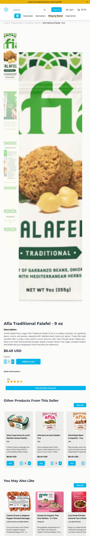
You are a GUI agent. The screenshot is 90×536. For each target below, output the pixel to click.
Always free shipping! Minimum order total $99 (45, 2)
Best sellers (40, 16)
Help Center (71, 16)
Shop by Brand (55, 15)
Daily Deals (28, 16)
